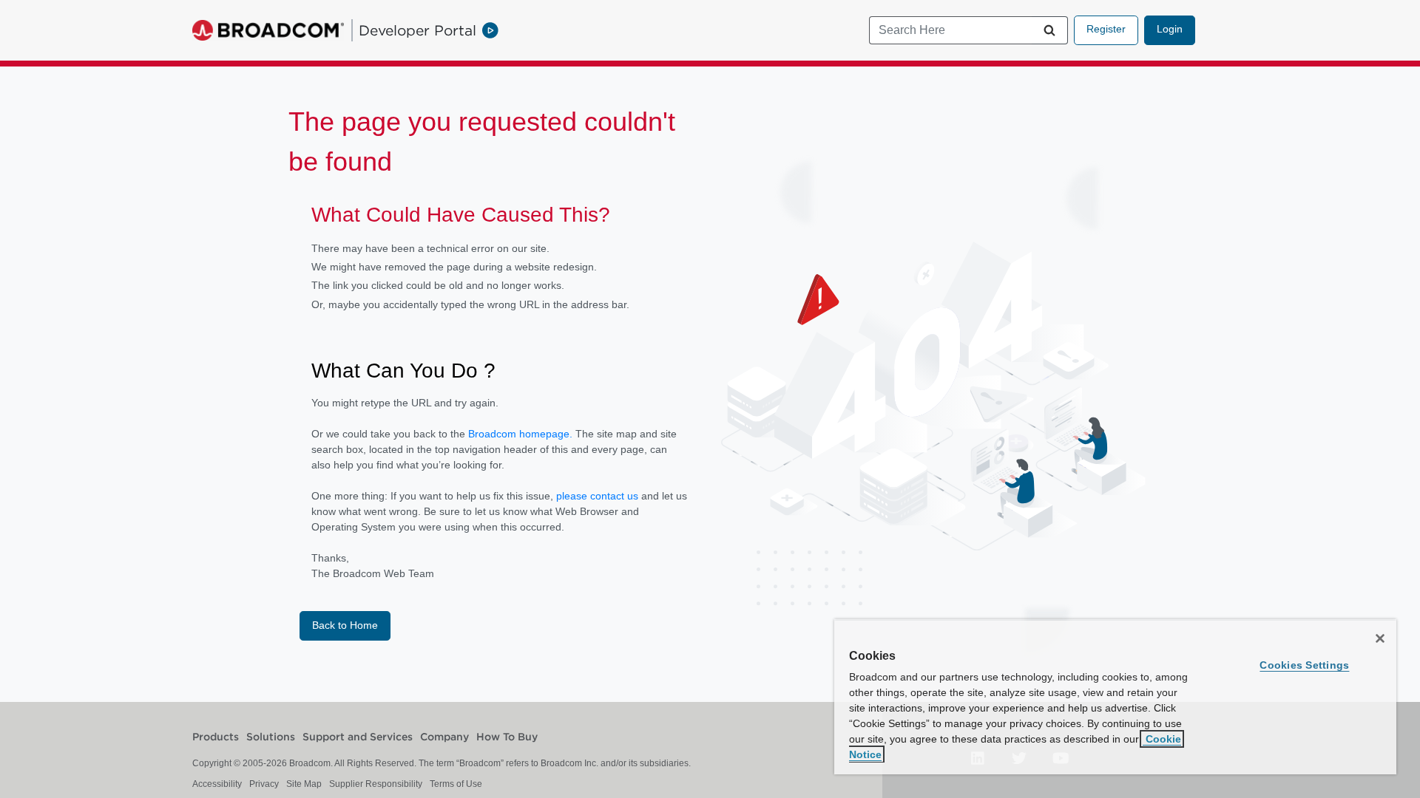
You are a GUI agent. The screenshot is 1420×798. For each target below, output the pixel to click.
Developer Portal (417, 30)
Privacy (264, 784)
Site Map (304, 784)
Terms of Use (456, 784)
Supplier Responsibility (375, 784)
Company (444, 737)
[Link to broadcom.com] (268, 30)
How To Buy (507, 737)
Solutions (270, 737)
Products (215, 737)
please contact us (598, 496)
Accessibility (217, 784)
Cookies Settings (1304, 665)
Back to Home (345, 625)
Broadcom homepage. (520, 434)
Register (1106, 29)
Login (1170, 29)
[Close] (1380, 638)
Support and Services (357, 737)
